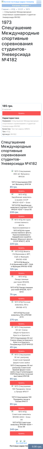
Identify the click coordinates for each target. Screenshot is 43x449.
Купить (21, 113)
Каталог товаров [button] (20, 5)
